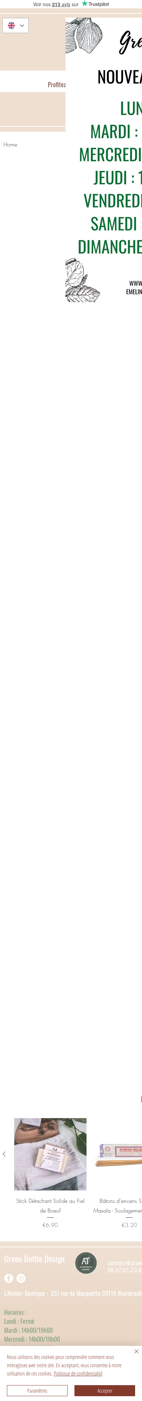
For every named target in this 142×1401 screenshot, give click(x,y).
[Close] (132, 1355)
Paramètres (37, 1390)
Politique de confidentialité (78, 1373)
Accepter (105, 1390)
